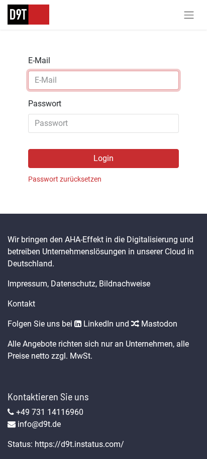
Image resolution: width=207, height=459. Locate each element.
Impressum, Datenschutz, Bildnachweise (79, 283)
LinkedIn (97, 324)
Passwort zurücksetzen (64, 179)
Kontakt (21, 304)
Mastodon (158, 324)
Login (103, 158)
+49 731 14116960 (49, 412)
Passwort (44, 103)
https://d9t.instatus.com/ (79, 444)
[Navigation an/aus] (188, 15)
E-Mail (39, 60)
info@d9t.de (39, 424)
